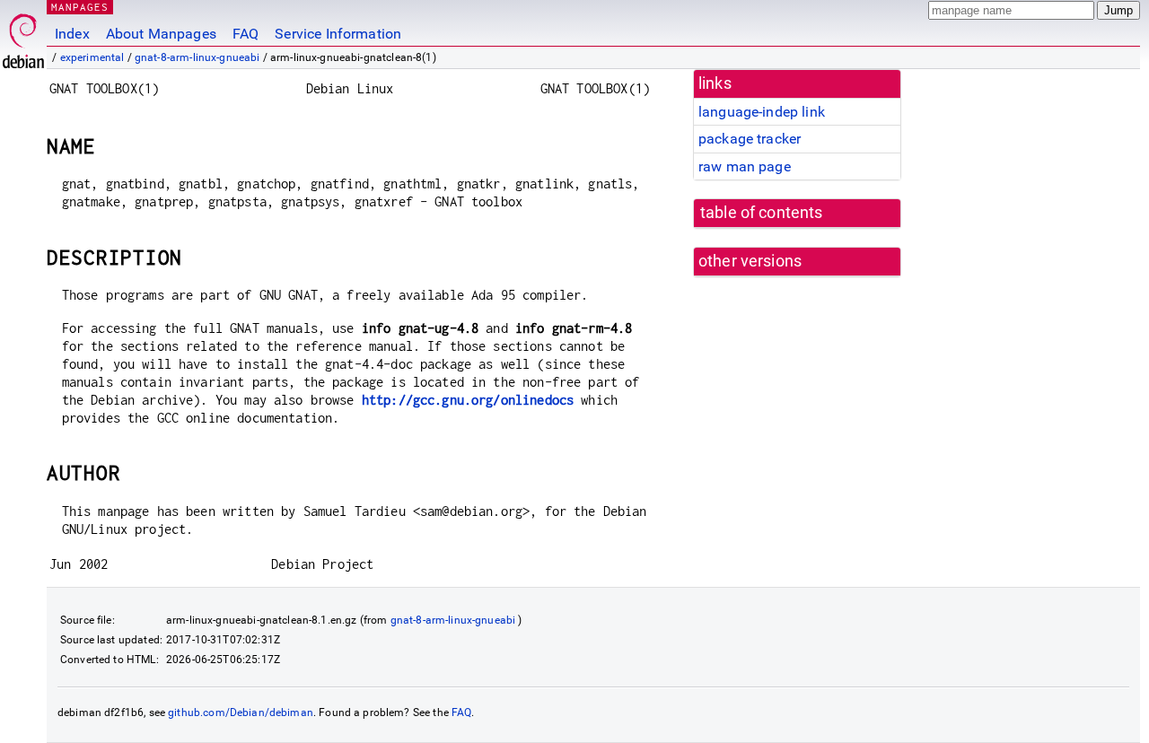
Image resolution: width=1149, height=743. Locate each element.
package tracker (749, 138)
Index (72, 33)
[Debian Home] (23, 36)
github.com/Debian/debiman (240, 712)
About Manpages (161, 33)
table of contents (761, 213)
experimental (92, 57)
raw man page (744, 166)
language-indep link (761, 111)
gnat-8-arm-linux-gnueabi (197, 57)
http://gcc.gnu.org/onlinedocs (468, 399)
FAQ (245, 33)
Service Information (338, 33)
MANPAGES (80, 7)
